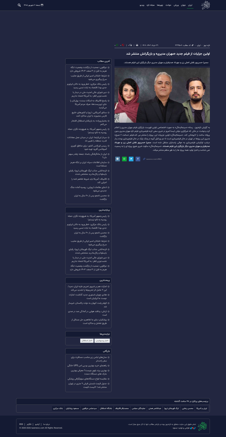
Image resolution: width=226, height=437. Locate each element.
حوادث (168, 5)
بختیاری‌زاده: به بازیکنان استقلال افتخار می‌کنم (89, 122)
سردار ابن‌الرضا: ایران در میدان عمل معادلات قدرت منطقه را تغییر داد (87, 139)
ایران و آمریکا (201, 408)
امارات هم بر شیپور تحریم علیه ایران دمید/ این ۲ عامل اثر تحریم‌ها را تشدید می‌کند (87, 288)
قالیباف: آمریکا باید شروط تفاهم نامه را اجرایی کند (89, 180)
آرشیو (37, 424)
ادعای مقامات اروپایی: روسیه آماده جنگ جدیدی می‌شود (88, 189)
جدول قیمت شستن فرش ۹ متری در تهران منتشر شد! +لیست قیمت (87, 385)
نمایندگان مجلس (138, 408)
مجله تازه (151, 5)
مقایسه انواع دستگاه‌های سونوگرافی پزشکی (87, 379)
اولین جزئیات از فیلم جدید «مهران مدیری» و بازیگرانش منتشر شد (168, 53)
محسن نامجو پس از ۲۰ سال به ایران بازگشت (90, 197)
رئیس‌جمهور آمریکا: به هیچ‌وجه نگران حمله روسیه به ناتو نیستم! (87, 131)
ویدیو (142, 5)
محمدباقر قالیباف (122, 408)
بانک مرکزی (58, 408)
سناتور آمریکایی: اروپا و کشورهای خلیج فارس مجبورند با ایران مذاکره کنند (89, 114)
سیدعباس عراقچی (89, 408)
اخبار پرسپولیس (102, 340)
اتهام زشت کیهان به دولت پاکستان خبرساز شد (87, 304)
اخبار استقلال (87, 340)
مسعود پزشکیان (72, 408)
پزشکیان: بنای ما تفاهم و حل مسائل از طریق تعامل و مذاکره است (89, 321)
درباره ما (46, 424)
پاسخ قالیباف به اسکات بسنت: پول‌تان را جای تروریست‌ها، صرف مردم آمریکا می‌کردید (88, 104)
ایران (190, 5)
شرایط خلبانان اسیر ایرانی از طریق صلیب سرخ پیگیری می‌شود (89, 77)
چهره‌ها (160, 5)
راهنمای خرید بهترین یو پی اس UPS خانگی (87, 365)
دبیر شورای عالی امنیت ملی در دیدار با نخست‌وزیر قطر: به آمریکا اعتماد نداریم (89, 94)
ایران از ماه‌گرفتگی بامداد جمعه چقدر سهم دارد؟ (88, 155)
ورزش (176, 5)
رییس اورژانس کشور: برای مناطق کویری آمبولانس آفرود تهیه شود (89, 147)
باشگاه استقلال (106, 408)
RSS (21, 424)
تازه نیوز (204, 5)
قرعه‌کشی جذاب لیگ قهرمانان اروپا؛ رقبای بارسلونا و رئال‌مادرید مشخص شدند (88, 172)
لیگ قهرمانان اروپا (171, 408)
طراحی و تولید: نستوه (181, 428)
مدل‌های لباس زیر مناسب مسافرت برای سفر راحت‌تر (89, 359)
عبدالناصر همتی (155, 408)
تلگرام (29, 424)
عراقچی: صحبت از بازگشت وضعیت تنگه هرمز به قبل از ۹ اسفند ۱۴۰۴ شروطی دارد (88, 69)
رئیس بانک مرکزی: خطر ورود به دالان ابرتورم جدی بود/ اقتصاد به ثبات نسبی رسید (87, 85)
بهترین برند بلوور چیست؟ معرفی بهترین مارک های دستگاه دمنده (89, 372)
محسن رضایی (187, 408)
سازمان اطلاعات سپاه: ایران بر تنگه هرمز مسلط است (88, 164)
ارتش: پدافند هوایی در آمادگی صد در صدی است (87, 313)
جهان (183, 5)
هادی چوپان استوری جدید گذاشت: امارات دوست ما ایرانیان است (88, 296)
